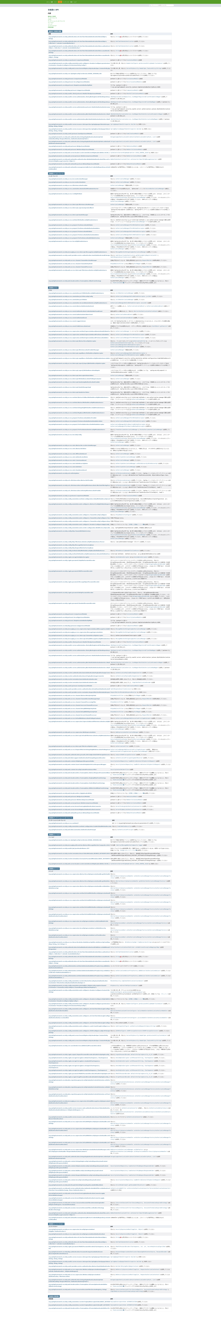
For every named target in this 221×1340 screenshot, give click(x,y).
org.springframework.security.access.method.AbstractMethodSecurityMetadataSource (76, 402)
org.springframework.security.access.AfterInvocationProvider (68, 185)
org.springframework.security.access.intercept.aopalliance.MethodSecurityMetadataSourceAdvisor (80, 358)
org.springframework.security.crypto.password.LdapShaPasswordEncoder (72, 560)
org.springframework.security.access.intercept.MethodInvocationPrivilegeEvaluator (75, 378)
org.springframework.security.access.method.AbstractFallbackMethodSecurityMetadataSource (78, 397)
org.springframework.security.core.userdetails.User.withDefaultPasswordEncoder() (75, 1045)
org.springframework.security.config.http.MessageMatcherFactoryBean (71, 545)
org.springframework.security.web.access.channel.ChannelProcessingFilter (72, 702)
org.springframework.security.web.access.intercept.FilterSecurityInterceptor (73, 746)
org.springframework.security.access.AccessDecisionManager (68, 179)
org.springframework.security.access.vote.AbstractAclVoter (67, 448)
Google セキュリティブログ (128, 850)
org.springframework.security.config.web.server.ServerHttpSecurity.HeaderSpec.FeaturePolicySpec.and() (82, 68)
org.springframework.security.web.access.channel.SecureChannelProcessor (73, 715)
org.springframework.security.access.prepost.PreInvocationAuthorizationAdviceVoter (75, 421)
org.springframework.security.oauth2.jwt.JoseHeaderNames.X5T (69, 848)
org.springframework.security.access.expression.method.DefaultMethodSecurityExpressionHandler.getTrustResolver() (86, 900)
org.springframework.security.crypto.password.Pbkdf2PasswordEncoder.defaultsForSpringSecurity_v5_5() (82, 1073)
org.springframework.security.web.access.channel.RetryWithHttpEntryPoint (72, 708)
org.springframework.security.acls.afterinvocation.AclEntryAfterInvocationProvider (75, 490)
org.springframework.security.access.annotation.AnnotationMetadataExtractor (73, 188)
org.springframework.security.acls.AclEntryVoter (64, 473)
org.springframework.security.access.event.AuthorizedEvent (68, 317)
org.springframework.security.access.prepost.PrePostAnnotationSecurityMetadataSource (77, 429)
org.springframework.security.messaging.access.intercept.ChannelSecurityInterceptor (76, 635)
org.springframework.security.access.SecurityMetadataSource (68, 241)
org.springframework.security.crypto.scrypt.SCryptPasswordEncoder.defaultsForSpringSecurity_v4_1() (81, 1077)
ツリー (55, 2)
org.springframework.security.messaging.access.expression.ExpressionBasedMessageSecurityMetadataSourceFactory (86, 629)
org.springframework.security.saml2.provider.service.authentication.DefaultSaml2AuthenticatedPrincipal (82, 689)
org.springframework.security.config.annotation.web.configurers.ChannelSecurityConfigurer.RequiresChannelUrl (84, 521)
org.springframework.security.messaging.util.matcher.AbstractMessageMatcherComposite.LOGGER (80, 845)
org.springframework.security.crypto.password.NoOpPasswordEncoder (71, 592)
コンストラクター (52, 25)
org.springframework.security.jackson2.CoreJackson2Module (68, 78)
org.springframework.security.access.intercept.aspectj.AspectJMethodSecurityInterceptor (77, 363)
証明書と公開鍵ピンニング (136, 524)
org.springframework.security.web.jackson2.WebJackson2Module (69, 146)
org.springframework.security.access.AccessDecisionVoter (67, 182)
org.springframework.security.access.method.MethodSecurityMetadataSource (73, 220)
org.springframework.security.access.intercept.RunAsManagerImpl (70, 387)
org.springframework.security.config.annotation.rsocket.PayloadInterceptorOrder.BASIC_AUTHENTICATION (82, 1301)
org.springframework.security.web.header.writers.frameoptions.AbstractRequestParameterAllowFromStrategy (83, 772)
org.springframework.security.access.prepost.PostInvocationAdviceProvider (73, 418)
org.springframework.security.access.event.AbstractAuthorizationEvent (71, 306)
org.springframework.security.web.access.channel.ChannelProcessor (70, 267)
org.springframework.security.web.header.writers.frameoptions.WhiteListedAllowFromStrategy (78, 788)
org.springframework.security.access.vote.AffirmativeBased (68, 453)
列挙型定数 (51, 27)
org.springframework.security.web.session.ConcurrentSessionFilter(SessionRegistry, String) (78, 1289)
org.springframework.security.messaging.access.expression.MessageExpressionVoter (76, 632)
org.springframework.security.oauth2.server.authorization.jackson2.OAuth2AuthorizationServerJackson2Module (84, 107)
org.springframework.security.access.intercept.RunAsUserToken (69, 392)
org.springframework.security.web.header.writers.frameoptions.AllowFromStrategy (75, 281)
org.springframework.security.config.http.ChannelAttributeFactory (69, 531)
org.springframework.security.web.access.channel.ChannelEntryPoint (70, 263)
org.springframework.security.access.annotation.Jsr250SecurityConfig (71, 296)
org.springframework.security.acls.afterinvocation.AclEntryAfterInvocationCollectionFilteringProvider (80, 485)
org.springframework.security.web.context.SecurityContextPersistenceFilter (73, 769)
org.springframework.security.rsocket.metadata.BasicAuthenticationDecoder (73, 679)
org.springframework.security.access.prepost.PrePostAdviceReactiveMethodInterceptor (76, 424)
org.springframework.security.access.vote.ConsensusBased (67, 460)
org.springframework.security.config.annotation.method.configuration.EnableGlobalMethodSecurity (80, 826)
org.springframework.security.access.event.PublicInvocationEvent (69, 326)
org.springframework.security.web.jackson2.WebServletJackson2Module (71, 149)
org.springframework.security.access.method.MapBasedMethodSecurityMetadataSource (76, 412)
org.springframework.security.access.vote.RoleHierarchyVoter (68, 463)
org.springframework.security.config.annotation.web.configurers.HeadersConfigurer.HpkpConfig (79, 524)
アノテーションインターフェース (56, 21)
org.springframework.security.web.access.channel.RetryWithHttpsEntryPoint (73, 711)
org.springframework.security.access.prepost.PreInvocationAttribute (70, 231)
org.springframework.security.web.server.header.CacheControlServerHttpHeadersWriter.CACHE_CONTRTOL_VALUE (85, 152)
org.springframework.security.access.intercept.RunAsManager (68, 214)
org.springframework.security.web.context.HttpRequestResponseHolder (71, 761)
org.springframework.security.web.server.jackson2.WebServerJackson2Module (73, 156)
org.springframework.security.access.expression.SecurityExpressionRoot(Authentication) (77, 1234)
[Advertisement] (100, 1326)
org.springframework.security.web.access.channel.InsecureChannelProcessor (73, 705)
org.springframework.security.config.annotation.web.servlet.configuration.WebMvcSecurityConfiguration (82, 527)
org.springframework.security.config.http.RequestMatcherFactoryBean (71, 548)
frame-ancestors (118, 282)
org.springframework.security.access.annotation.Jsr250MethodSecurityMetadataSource (76, 293)
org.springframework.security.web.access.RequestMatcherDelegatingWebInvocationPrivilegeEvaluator (81, 749)
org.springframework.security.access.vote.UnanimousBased (68, 470)
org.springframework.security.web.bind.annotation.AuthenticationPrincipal (72, 829)
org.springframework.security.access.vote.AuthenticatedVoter (68, 457)
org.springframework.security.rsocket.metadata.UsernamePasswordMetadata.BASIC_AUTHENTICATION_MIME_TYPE (85, 858)
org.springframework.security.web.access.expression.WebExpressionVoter (72, 732)
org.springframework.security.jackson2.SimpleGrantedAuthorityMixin (70, 85)
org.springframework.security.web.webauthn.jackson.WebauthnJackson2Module (74, 164)
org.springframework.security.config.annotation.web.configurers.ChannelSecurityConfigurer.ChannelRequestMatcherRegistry (88, 518)
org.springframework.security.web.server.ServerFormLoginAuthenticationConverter (75, 806)
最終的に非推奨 (52, 16)
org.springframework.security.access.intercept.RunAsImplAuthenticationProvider (74, 382)
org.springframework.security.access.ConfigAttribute (65, 193)
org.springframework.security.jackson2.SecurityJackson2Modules (69, 82)
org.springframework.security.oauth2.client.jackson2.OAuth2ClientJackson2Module (75, 93)
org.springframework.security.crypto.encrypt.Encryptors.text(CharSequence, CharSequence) (78, 1070)
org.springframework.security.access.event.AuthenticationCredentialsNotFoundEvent (75, 311)
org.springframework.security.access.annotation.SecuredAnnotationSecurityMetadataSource (78, 303)
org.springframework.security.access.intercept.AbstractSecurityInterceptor (72, 341)
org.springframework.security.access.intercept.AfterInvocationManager (71, 204)
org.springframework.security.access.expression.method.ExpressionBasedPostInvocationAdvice (79, 334)
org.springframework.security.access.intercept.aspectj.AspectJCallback (71, 207)
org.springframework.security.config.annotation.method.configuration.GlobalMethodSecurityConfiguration (82, 499)
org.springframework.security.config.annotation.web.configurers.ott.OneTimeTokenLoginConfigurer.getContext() (84, 1022)
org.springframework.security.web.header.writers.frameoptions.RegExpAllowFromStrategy (77, 778)
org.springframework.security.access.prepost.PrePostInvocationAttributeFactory (74, 238)
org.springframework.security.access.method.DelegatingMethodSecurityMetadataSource (77, 407)
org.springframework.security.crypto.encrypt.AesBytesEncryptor (69, 557)
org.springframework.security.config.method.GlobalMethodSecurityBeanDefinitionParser (77, 550)
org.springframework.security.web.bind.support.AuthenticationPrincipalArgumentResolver (77, 758)
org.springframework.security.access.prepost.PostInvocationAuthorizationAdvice (74, 228)
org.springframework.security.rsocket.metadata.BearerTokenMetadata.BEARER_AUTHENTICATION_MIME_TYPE (84, 853)
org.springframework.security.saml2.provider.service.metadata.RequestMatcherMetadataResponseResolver (83, 692)
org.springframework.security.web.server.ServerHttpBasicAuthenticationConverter (75, 809)
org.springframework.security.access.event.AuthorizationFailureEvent (71, 314)
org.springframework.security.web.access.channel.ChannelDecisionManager (73, 260)
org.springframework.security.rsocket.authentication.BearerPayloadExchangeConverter (76, 676)
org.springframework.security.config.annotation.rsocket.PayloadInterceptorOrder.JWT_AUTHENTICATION (82, 1305)
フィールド (51, 22)
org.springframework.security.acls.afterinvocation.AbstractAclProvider (71, 480)
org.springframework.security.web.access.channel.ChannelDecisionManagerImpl (74, 698)
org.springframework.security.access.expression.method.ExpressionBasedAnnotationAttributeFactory (81, 331)
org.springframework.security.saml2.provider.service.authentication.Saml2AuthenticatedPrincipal (79, 255)
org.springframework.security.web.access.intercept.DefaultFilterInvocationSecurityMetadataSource (80, 735)
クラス (49, 19)
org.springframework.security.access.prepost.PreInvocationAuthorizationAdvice (74, 234)
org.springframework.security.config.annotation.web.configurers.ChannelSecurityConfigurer (78, 514)
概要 (52, 2)
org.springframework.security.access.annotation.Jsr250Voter (68, 299)
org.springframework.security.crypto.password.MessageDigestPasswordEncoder (74, 582)
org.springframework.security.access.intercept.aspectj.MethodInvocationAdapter (74, 370)
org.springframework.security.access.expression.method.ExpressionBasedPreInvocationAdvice (79, 337)
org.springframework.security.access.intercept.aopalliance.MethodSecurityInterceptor (76, 353)
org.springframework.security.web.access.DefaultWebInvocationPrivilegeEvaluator (75, 718)
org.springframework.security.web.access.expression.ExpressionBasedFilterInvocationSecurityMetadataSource (84, 721)
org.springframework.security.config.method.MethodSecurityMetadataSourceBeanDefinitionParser (80, 554)
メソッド (50, 24)
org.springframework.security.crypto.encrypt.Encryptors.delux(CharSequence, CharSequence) (78, 1057)
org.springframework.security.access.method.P (64, 823)
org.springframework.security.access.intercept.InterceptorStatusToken (71, 375)
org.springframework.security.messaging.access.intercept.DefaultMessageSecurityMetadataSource (80, 638)
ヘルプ (74, 2)
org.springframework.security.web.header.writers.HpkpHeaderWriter (70, 793)
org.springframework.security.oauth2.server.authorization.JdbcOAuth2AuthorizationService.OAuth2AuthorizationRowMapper (88, 119)
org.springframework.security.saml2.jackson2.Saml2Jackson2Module (70, 133)
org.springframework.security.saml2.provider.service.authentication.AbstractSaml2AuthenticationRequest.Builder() (85, 1266)
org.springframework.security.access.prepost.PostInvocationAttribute (71, 225)
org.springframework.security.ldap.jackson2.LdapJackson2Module (69, 90)
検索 (71, 2)
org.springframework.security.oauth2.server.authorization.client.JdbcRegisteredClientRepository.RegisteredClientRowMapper (88, 102)
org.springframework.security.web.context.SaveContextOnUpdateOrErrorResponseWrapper (77, 764)
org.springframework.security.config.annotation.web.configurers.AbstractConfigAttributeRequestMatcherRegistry (84, 504)
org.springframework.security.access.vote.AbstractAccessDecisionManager (72, 445)
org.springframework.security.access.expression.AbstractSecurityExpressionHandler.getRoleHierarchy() (81, 881)
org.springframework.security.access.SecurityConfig (65, 434)
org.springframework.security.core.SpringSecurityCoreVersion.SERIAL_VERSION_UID (75, 73)
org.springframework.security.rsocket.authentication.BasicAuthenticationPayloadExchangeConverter (80, 672)
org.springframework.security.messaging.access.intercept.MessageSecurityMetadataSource (78, 252)
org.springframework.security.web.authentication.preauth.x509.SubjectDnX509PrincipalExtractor (79, 754)
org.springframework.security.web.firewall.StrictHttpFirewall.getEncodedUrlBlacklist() (76, 1185)
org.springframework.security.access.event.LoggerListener (67, 321)
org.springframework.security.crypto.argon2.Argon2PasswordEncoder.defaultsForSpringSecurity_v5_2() (81, 1054)
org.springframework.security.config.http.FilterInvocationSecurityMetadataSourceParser (76, 541)
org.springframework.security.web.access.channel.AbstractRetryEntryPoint (72, 695)
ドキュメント (164, 994)
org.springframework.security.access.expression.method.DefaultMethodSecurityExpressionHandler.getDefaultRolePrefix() (87, 893)
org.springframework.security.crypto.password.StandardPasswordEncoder (72, 603)
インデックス (66, 2)
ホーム (48, 2)
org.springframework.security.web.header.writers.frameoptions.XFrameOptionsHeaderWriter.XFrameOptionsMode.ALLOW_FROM (89, 1308)
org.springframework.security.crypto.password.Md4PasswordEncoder (70, 571)
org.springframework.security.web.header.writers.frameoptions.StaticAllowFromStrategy (77, 783)
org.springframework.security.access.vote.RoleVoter (65, 466)
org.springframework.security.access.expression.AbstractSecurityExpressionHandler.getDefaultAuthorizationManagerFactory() (89, 874)
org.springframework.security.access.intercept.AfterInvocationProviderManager (74, 350)
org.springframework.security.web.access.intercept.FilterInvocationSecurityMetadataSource (78, 270)
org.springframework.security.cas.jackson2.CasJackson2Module (69, 60)
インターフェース (52, 18)
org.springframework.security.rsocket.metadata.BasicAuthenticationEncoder (73, 682)
